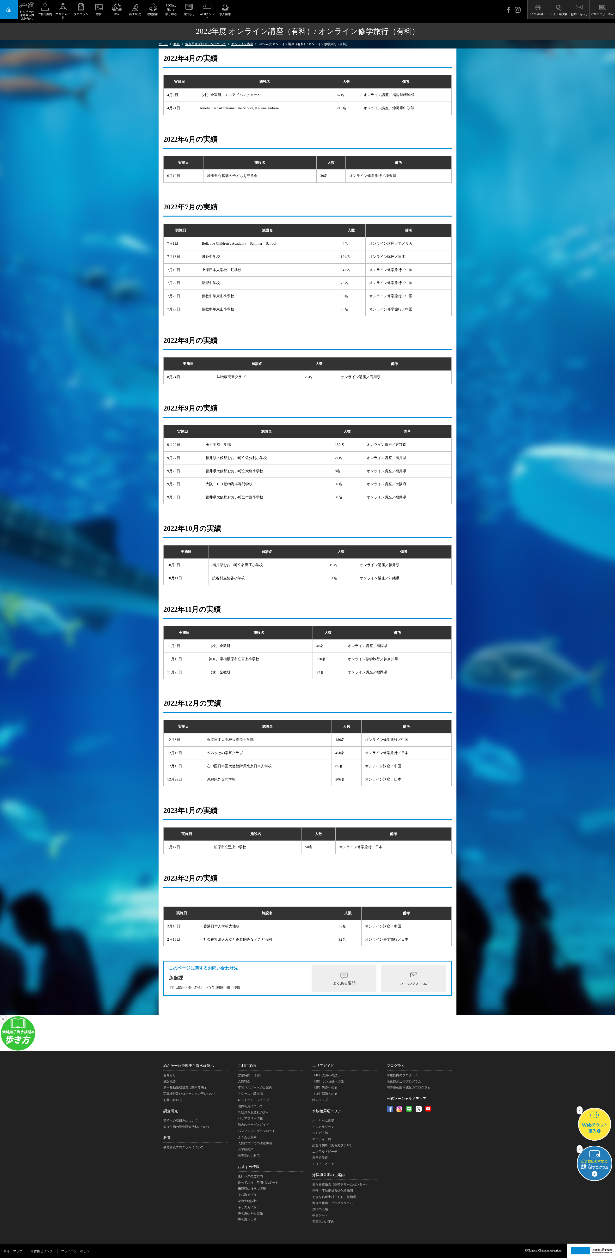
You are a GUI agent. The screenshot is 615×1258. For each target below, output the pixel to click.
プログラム (81, 14)
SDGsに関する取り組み (171, 10)
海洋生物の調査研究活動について (186, 1127)
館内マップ (320, 1100)
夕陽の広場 (320, 1209)
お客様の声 (245, 1149)
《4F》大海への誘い (326, 1075)
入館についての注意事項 (255, 1143)
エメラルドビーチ (324, 1151)
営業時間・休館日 (250, 1075)
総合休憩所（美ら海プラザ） (332, 1145)
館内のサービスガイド (253, 1124)
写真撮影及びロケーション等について (189, 1093)
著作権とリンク (42, 1251)
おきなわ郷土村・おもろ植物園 (334, 1197)
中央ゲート (320, 1215)
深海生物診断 (247, 1201)
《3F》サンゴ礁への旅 (328, 1081)
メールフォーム (413, 983)
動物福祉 (153, 14)
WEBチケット (207, 15)
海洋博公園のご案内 (328, 1175)
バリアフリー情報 (250, 1118)
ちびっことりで (323, 1164)
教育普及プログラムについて (183, 1147)
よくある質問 (344, 983)
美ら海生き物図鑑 (250, 1213)
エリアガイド (63, 15)
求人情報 (225, 14)
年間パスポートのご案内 (255, 1087)
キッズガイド (247, 1207)
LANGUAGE (538, 14)
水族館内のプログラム (402, 1075)
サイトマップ (13, 1251)
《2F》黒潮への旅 (325, 1087)
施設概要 (169, 1081)
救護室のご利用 (249, 1155)
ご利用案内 (45, 14)
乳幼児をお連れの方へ (253, 1112)
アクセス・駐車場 (250, 1093)
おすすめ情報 (248, 1167)
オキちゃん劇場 (323, 1120)
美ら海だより (247, 1219)
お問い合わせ (579, 14)
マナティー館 (321, 1139)
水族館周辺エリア (326, 1111)
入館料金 (244, 1081)
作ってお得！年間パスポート (258, 1182)
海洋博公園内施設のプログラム (408, 1087)
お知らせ (189, 14)
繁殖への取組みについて (180, 1120)
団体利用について (250, 1106)
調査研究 (135, 14)
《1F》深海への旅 (325, 1093)
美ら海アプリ (247, 1195)
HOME (9, 9)
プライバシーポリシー (76, 1251)
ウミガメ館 (320, 1133)
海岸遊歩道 (320, 1157)
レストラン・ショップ (253, 1100)
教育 (99, 14)
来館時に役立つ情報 (252, 1188)
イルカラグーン (323, 1127)
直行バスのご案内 (250, 1176)
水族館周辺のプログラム (404, 1081)
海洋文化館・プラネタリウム (332, 1203)
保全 (117, 14)
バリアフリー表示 (602, 14)
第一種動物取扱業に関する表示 (185, 1087)
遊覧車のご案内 (323, 1221)
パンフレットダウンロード (256, 1131)
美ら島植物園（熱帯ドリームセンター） (340, 1184)
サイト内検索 (558, 14)
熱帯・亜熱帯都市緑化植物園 (332, 1190)
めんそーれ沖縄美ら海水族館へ (27, 15)
